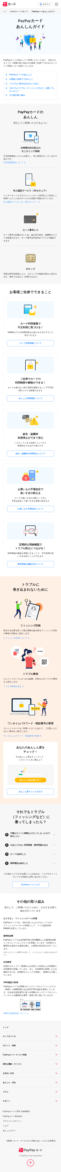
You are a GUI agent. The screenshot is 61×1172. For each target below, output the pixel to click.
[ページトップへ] (30, 1162)
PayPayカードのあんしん (20, 74)
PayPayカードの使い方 (19, 11)
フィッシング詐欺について (15, 638)
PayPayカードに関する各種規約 (16, 1111)
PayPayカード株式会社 (12, 1116)
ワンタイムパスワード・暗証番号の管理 (21, 736)
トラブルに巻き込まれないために (24, 83)
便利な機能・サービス (12, 1064)
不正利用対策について (13, 162)
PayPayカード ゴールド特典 (15, 1055)
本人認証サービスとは (20, 202)
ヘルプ (5, 1126)
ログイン (47, 4)
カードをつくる (9, 1036)
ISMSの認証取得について (14, 1013)
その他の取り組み (17, 95)
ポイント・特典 (9, 1045)
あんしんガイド (9, 1131)
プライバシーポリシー (12, 1121)
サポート (6, 1101)
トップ (3, 11)
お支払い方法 (8, 1073)
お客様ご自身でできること (21, 79)
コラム (5, 1092)
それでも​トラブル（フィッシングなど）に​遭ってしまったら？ (32, 89)
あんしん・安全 (9, 1082)
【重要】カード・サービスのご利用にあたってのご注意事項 (30, 1141)
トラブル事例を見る (12, 686)
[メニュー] (56, 4)
